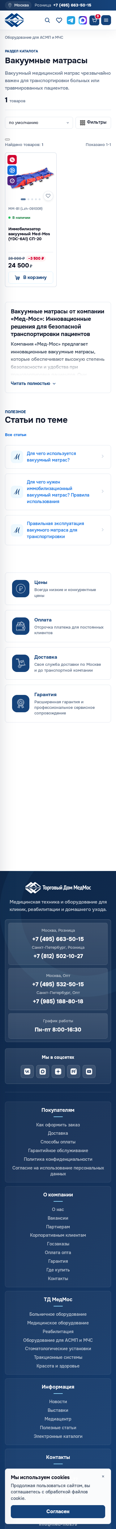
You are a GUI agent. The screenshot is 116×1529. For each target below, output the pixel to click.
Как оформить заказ (58, 1125)
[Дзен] (58, 1071)
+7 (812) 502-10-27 (58, 956)
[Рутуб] (73, 1071)
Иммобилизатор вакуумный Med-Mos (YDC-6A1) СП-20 (29, 234)
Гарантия (58, 1261)
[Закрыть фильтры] (7, 139)
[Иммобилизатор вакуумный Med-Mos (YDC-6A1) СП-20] (30, 178)
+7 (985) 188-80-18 (58, 1001)
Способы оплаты (58, 1142)
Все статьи (15, 434)
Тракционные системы (58, 1357)
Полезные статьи (58, 1427)
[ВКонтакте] (27, 1071)
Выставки (58, 1410)
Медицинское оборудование (58, 1323)
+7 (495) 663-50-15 (72, 5)
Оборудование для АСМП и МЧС (58, 1340)
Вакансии (58, 1218)
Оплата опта (58, 1252)
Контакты (58, 1278)
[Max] (42, 1071)
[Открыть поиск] (47, 20)
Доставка (58, 1133)
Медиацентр (58, 1419)
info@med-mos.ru (58, 1524)
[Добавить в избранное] (48, 196)
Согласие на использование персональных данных (58, 1171)
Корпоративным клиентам (58, 1235)
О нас (58, 1209)
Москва (21, 5)
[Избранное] (59, 20)
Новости (58, 1401)
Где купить (58, 1270)
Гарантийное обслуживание (58, 1150)
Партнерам (58, 1227)
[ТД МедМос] (16, 20)
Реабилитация (58, 1331)
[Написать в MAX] (83, 20)
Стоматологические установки (58, 1348)
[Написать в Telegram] (71, 20)
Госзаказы (58, 1244)
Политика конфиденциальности (58, 1159)
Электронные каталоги (58, 1436)
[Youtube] (89, 1071)
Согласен (58, 1511)
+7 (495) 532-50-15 (58, 984)
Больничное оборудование (58, 1314)
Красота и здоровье (58, 1366)
